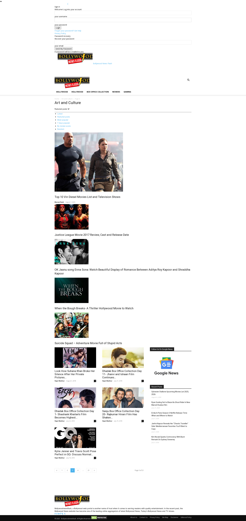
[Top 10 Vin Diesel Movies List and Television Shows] (123, 162)
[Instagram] (57, 514)
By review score (64, 126)
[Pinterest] (61, 514)
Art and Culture (67, 99)
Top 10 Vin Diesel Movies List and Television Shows (87, 197)
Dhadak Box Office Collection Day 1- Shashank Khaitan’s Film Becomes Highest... (74, 414)
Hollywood (77, 92)
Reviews (116, 92)
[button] (188, 80)
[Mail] (59, 514)
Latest (60, 114)
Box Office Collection (98, 92)
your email (59, 46)
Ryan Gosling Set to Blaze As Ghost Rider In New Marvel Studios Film (170, 403)
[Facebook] (55, 514)
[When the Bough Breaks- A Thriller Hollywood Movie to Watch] (123, 290)
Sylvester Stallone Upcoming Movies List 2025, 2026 (170, 393)
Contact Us (143, 517)
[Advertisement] (104, 70)
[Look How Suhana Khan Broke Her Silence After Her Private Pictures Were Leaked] (75, 357)
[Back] (68, 4)
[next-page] (94, 470)
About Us (133, 517)
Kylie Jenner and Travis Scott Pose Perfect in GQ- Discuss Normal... (75, 453)
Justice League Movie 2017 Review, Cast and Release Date (92, 234)
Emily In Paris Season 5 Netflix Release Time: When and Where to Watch (169, 414)
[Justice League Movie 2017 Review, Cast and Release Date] (123, 217)
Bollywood (62, 92)
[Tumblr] (63, 514)
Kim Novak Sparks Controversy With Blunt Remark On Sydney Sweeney (168, 438)
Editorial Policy (186, 517)
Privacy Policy (60, 33)
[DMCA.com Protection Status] (99, 519)
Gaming (127, 92)
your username (61, 16)
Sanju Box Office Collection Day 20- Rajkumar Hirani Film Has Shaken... (120, 414)
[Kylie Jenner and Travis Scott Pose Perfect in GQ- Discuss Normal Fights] (75, 438)
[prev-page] (57, 470)
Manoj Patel (59, 202)
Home (57, 99)
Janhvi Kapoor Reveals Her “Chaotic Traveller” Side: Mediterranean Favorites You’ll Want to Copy (169, 426)
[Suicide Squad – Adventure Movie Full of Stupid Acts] (123, 325)
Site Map (165, 517)
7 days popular (63, 123)
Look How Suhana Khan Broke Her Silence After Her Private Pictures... (75, 374)
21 (89, 470)
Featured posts (63, 117)
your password (61, 25)
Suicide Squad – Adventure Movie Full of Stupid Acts (88, 343)
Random (60, 129)
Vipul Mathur (60, 381)
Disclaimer (174, 517)
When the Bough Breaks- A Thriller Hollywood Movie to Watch (94, 308)
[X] (65, 514)
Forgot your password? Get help (68, 30)
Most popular (62, 120)
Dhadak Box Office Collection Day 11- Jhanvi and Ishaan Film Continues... (122, 374)
